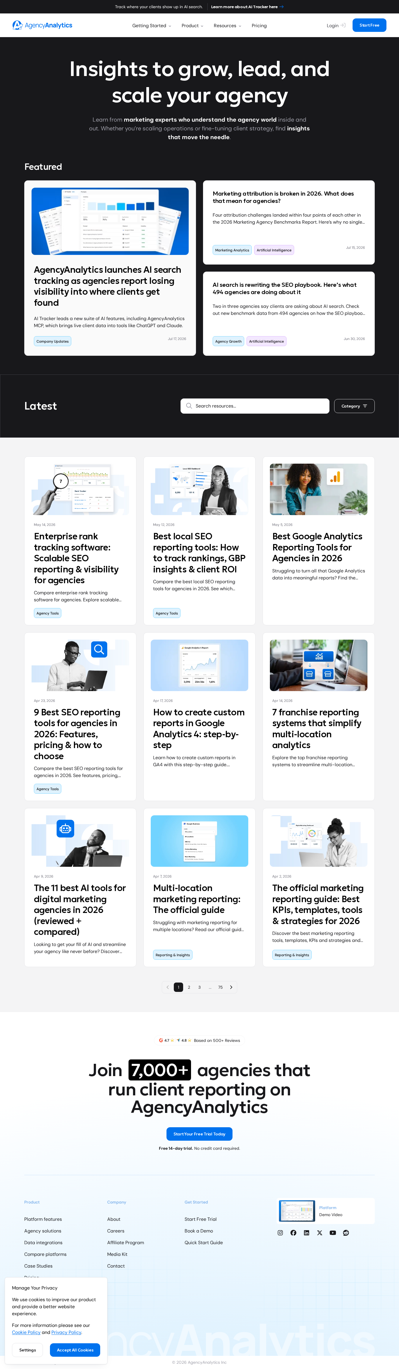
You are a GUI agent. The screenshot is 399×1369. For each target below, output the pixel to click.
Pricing (259, 26)
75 (220, 987)
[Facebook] (293, 1233)
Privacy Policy (66, 1332)
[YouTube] (332, 1233)
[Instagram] (280, 1233)
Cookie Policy (26, 1332)
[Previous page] (168, 987)
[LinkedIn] (306, 1233)
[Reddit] (346, 1233)
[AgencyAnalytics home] (42, 25)
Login (333, 26)
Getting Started (149, 26)
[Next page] (231, 987)
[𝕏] (319, 1233)
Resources (225, 26)
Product (190, 26)
